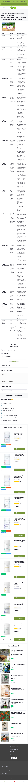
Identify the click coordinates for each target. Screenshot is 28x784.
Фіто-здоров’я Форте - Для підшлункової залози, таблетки (19, 433)
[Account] (26, 7)
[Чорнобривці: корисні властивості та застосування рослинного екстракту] (5, 716)
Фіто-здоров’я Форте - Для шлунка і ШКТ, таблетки (19, 542)
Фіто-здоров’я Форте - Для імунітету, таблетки (19, 583)
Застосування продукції (7, 378)
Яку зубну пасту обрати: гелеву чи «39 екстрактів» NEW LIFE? (17, 677)
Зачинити (14, 4)
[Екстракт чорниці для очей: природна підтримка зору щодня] (5, 668)
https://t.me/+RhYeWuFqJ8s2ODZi (12, 758)
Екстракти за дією (6, 413)
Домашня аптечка (6, 405)
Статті (4, 10)
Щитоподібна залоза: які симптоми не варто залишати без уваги (17, 735)
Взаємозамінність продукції (9, 417)
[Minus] (3, 449)
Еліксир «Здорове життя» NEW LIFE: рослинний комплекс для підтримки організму (17, 701)
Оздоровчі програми (7, 410)
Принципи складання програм (9, 415)
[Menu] (1, 7)
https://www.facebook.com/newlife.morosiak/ (15, 758)
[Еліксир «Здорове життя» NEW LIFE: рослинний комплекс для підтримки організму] (5, 703)
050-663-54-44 (14, 751)
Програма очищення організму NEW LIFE (16, 724)
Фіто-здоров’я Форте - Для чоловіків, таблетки (19, 498)
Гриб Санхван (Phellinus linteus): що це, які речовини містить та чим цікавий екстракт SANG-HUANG (17, 653)
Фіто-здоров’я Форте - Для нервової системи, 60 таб (19, 519)
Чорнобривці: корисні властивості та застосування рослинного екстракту (18, 714)
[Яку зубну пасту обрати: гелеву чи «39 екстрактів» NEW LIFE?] (5, 679)
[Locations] (24, 7)
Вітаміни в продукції (7, 403)
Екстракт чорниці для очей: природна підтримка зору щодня (18, 666)
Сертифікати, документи (7, 381)
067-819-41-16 (14, 749)
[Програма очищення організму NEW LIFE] (5, 726)
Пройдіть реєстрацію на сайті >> (9, 401)
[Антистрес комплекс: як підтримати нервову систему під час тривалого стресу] (5, 691)
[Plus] (10, 449)
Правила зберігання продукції (9, 420)
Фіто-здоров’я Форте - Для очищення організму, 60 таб (19, 476)
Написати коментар (14, 361)
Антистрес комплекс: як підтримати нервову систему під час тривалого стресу (17, 689)
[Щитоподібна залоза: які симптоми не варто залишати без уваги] (5, 737)
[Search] (4, 7)
